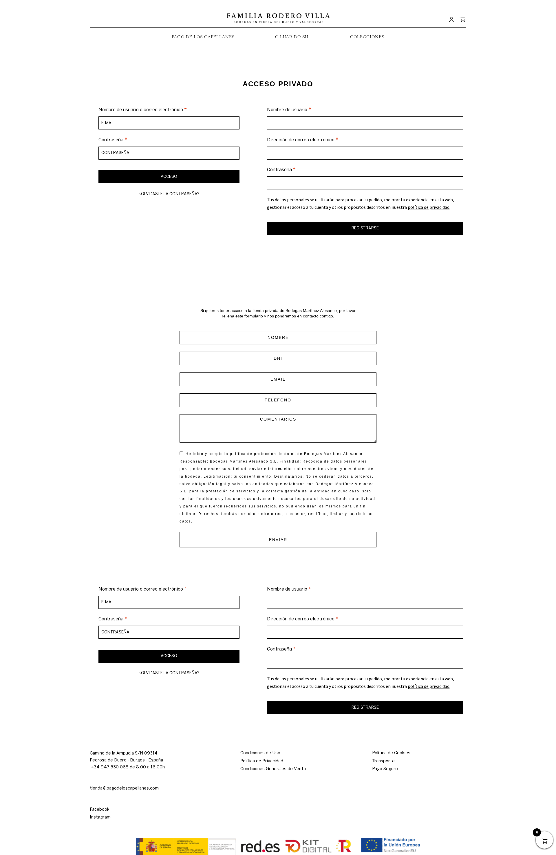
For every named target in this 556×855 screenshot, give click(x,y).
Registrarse (365, 228)
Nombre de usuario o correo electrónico (154, 109)
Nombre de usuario (301, 109)
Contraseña (124, 139)
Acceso (169, 176)
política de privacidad (428, 207)
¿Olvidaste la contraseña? (169, 193)
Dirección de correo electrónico (314, 139)
